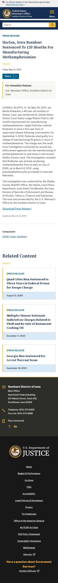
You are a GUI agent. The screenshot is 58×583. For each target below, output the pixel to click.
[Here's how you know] (29, 3)
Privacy (29, 507)
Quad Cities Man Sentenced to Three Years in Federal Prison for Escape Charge (28, 283)
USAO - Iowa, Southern (14, 236)
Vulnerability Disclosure (29, 541)
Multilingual (29, 548)
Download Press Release (16, 208)
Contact (27, 571)
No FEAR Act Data (29, 527)
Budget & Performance (29, 473)
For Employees (29, 514)
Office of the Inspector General (29, 521)
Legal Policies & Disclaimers (29, 500)
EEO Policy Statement (29, 534)
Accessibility (29, 494)
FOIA (29, 487)
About (29, 467)
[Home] (17, 17)
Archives (29, 480)
